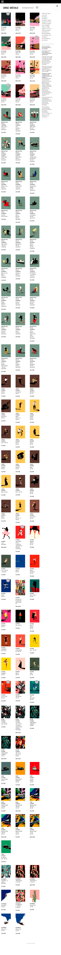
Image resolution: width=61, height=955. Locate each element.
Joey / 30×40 (33, 650)
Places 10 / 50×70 (3, 101)
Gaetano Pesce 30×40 (4, 215)
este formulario (45, 116)
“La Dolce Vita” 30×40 (4, 723)
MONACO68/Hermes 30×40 (33, 806)
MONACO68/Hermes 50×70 (4, 833)
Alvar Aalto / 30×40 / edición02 (4, 128)
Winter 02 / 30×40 (18, 930)
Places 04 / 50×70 (4, 53)
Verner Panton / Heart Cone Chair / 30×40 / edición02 (32, 334)
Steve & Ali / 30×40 (4, 697)
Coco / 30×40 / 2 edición (4, 571)
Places (3, 27)
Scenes (3, 879)
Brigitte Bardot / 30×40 (32, 543)
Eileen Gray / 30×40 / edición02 (4, 187)
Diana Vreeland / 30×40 (32, 572)
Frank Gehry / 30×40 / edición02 (19, 187)
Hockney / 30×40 (3, 626)
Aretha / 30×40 (3, 392)
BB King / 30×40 (32, 392)
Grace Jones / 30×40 (33, 595)
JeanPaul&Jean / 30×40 (19, 650)
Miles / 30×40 (3, 517)
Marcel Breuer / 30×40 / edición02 (32, 246)
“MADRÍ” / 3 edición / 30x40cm (4, 882)
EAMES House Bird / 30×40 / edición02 (19, 158)
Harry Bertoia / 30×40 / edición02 (18, 217)
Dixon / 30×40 (17, 443)
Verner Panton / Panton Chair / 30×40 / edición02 (4, 365)
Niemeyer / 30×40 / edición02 (18, 274)
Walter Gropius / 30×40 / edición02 (18, 365)
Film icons (3, 720)
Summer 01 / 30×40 (33, 906)
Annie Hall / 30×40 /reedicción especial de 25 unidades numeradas (19, 545)
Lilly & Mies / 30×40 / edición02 (4, 245)
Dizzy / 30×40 (31, 443)
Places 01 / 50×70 (3, 29)
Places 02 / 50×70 (18, 29)
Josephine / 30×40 (3, 674)
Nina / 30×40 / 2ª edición (18, 518)
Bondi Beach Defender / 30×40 (19, 780)
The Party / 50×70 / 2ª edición (18, 754)
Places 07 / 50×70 (4, 77)
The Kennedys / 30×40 (32, 698)
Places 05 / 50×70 (18, 53)
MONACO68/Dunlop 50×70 (19, 806)
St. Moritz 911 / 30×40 (4, 858)
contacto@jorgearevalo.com (47, 114)
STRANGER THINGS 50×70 (4, 754)
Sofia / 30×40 (31, 674)
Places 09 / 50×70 (32, 77)
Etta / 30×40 (19, 492)
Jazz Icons (3, 389)
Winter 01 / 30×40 (4, 929)
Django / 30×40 (3, 468)
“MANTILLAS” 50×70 (33, 881)
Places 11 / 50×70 (18, 101)
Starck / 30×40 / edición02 (18, 332)
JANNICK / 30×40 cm (4, 650)
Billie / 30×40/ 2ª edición (18, 418)
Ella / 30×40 (4, 492)
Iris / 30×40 (18, 625)
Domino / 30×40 (18, 468)
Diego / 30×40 (3, 595)
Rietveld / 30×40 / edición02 (32, 303)
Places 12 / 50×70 (32, 101)
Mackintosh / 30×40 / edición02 (19, 245)
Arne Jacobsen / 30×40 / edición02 (18, 129)
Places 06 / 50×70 (32, 53)
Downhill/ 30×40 (3, 906)
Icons (3, 541)
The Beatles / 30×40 (19, 697)
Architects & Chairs (4, 124)
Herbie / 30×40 (32, 492)
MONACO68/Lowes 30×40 (19, 833)
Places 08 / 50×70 (18, 77)
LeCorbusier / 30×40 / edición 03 (33, 216)
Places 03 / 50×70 (32, 29)
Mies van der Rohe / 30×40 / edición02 (4, 275)
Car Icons (3, 776)
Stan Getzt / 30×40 (33, 517)
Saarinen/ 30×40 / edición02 (3, 332)
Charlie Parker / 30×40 (32, 418)
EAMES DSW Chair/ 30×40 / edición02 (4, 158)
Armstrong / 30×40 (18, 392)
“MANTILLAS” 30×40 (19, 881)
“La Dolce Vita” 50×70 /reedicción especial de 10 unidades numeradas (19, 726)
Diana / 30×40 (17, 571)
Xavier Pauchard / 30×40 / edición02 (32, 365)
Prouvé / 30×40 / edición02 (18, 303)
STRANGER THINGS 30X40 (33, 724)
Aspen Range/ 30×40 (4, 779)
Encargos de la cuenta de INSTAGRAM (18, 601)
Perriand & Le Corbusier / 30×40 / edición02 (33, 275)
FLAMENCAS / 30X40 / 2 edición (19, 906)
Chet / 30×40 (4, 442)
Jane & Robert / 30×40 (32, 627)
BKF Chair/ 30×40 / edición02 (33, 128)
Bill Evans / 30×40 (4, 417)
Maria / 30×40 (17, 674)
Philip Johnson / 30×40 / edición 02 (3, 304)
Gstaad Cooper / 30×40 (32, 780)
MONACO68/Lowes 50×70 (33, 833)
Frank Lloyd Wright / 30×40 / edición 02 (33, 188)
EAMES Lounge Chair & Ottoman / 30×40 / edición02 (33, 158)
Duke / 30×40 (31, 468)
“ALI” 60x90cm (3, 543)
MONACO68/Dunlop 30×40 (4, 806)
